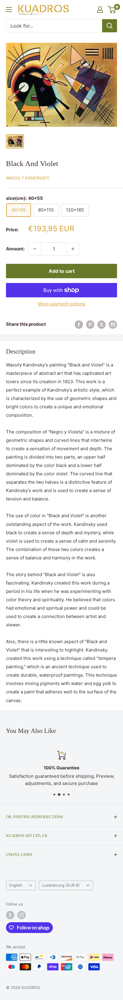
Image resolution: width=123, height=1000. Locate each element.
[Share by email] (113, 324)
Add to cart (62, 271)
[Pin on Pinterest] (90, 324)
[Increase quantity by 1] (73, 249)
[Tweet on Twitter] (101, 324)
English (15, 885)
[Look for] (109, 25)
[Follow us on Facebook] (10, 915)
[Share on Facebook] (79, 324)
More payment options (61, 304)
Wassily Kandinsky (27, 177)
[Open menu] (9, 9)
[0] (112, 9)
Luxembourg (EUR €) (61, 885)
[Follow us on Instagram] (21, 915)
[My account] (100, 9)
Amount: (15, 249)
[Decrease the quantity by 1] (34, 249)
